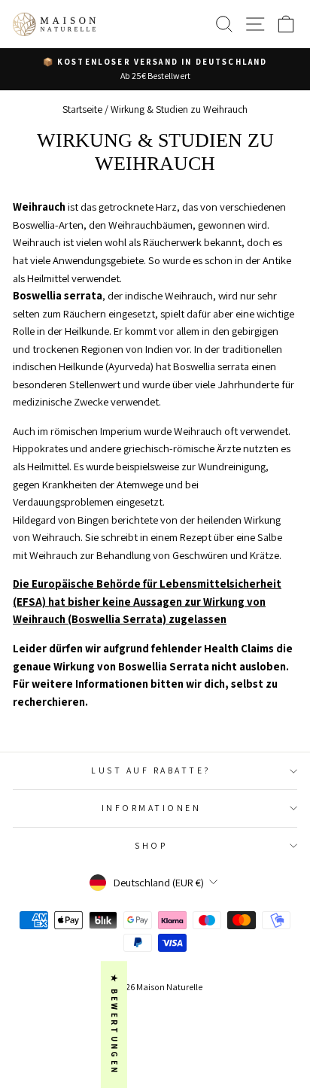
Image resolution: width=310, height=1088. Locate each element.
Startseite (82, 109)
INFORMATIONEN (152, 807)
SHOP (151, 845)
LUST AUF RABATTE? (151, 770)
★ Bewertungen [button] (114, 1024)
